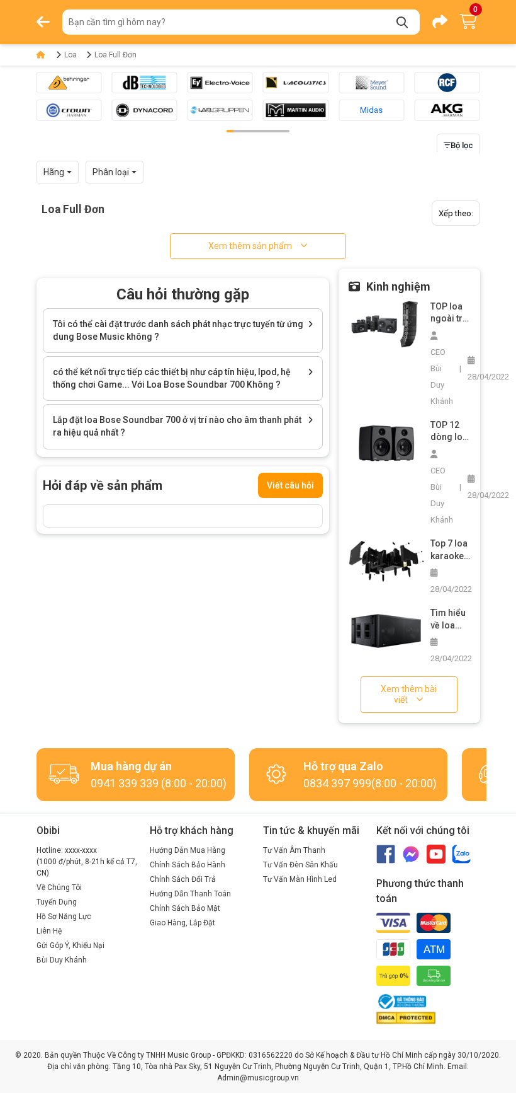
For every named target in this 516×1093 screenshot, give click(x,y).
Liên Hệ (49, 931)
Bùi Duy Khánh (61, 960)
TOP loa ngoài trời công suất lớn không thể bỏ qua (450, 313)
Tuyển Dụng (56, 902)
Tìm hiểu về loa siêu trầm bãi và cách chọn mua (449, 620)
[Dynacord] (144, 110)
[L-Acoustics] (295, 82)
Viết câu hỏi (290, 485)
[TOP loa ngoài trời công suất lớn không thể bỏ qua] (386, 323)
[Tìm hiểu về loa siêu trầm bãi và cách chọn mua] (386, 630)
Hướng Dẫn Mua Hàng (187, 850)
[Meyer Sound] (371, 82)
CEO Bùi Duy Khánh (441, 376)
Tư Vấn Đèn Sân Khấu (300, 864)
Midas (371, 110)
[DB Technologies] (144, 82)
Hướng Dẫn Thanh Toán (190, 893)
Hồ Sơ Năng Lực (63, 916)
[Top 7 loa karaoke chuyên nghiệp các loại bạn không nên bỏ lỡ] (386, 560)
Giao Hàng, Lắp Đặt (182, 922)
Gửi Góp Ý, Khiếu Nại (70, 945)
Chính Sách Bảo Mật (185, 908)
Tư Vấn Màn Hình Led (300, 879)
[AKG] (447, 110)
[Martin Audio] (295, 110)
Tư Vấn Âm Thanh (294, 850)
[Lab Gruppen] (220, 110)
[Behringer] (68, 82)
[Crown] (68, 110)
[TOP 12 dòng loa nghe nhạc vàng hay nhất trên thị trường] (386, 442)
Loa (70, 54)
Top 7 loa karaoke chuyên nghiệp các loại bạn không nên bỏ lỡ (449, 550)
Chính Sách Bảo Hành (187, 864)
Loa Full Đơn (115, 54)
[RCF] (447, 82)
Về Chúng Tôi (59, 887)
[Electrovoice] (220, 82)
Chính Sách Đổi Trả (183, 879)
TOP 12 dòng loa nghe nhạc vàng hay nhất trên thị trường (450, 432)
